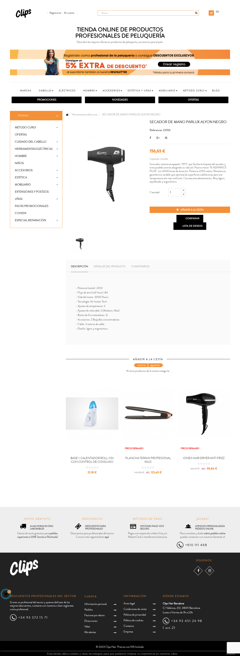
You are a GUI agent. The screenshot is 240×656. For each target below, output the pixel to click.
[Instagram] (209, 570)
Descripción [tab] (79, 266)
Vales (87, 627)
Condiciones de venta (135, 609)
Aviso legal (129, 603)
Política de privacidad (135, 615)
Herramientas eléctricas (33, 149)
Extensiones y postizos (32, 192)
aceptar (230, 653)
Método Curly (25, 128)
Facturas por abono (94, 615)
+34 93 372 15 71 (33, 617)
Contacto (129, 626)
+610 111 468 (196, 544)
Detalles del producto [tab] (109, 266)
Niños (19, 163)
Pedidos (88, 610)
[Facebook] (198, 570)
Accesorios (24, 170)
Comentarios (140, 266)
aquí (107, 537)
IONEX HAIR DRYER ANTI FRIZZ (204, 458)
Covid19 (20, 213)
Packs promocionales (31, 206)
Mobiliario (23, 185)
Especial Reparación (30, 220)
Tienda (23, 115)
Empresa (128, 632)
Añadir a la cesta (192, 209)
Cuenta (90, 596)
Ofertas (21, 135)
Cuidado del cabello (30, 142)
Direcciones (90, 621)
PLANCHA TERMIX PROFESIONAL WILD (148, 460)
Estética (21, 178)
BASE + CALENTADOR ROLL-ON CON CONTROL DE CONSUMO (92, 460)
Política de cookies (133, 620)
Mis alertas (90, 632)
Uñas (18, 199)
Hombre (21, 156)
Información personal (95, 604)
